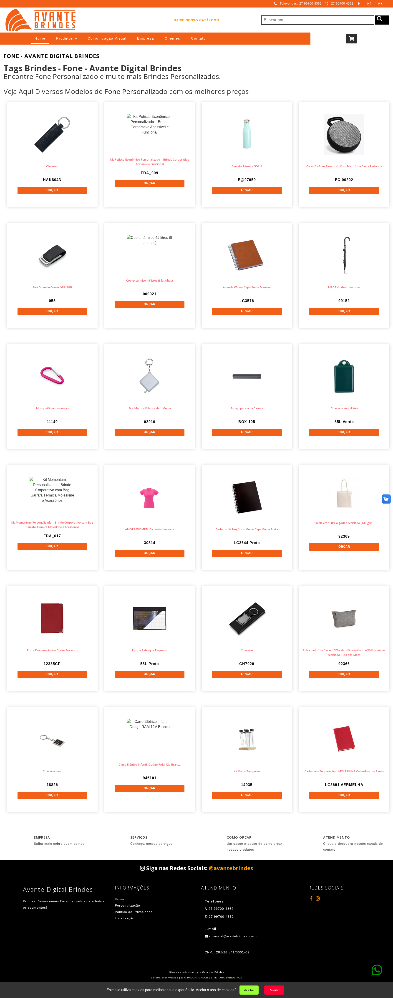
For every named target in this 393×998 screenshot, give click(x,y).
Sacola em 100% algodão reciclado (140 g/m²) (344, 523)
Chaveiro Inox (52, 771)
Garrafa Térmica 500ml (247, 166)
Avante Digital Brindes (58, 889)
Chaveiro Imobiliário (344, 408)
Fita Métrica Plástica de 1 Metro (149, 408)
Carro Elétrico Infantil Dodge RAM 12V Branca (150, 764)
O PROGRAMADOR (196, 977)
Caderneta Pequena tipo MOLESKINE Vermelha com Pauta (344, 771)
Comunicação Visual (107, 38)
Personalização (127, 905)
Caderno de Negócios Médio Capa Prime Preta (247, 529)
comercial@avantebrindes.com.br (233, 936)
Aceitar (249, 990)
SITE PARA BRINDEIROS (226, 977)
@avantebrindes (231, 868)
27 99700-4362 (342, 3)
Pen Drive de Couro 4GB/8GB (52, 287)
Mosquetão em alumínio (52, 408)
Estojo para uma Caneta (247, 408)
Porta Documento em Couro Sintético (52, 650)
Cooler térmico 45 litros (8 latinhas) (149, 280)
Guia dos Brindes (213, 972)
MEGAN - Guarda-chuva (344, 287)
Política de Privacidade (134, 912)
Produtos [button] (65, 38)
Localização (124, 918)
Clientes (172, 38)
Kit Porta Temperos (247, 771)
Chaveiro (52, 166)
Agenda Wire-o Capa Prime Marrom (247, 287)
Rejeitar (274, 990)
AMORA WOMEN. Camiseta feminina (149, 529)
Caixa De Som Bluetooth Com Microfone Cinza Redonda (344, 166)
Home (42, 38)
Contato (198, 38)
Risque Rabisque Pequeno (149, 650)
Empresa (145, 38)
